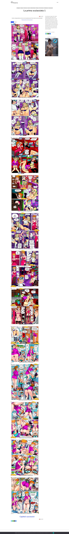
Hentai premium (24, 19)
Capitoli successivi (27, 516)
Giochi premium (30, 19)
